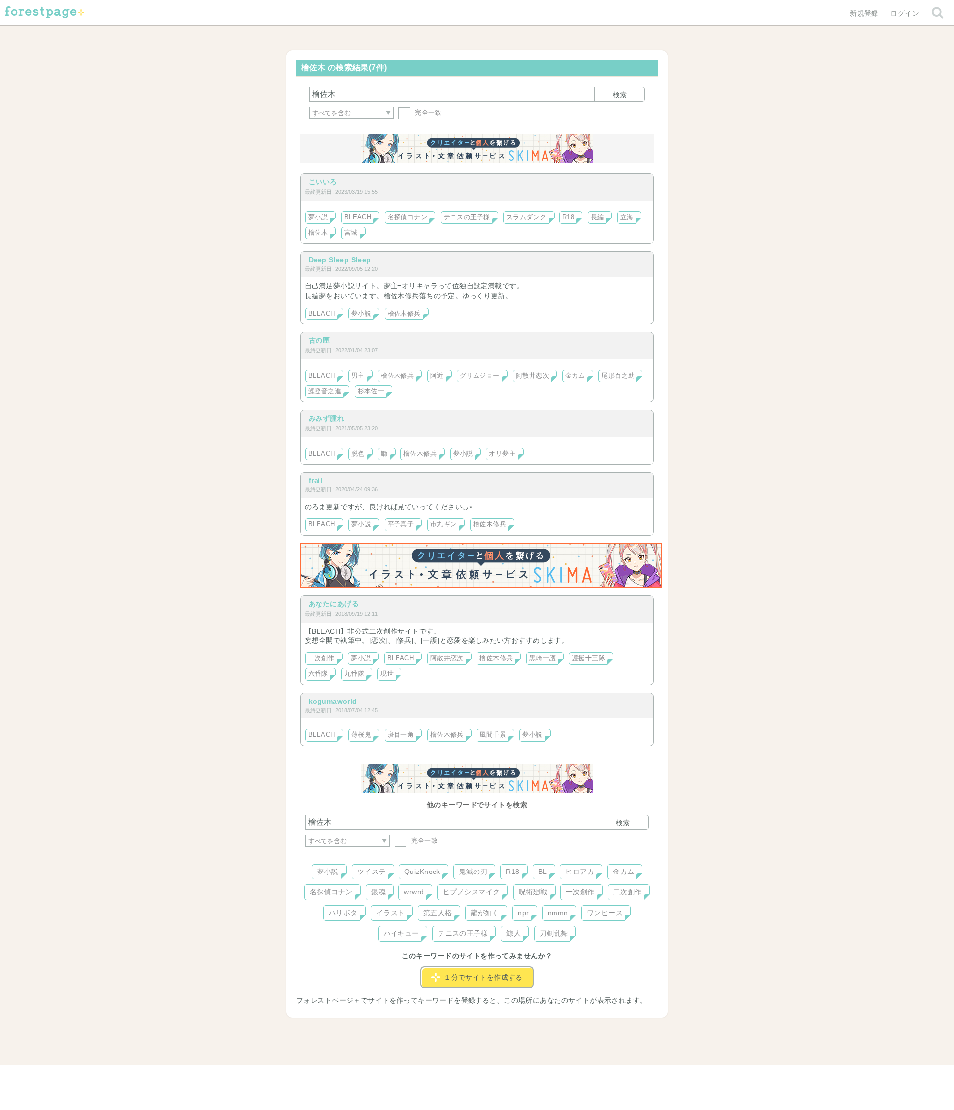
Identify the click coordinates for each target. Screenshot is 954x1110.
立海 (627, 217)
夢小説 (318, 217)
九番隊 (354, 673)
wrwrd (414, 892)
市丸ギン (443, 524)
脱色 (358, 453)
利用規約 (463, 1076)
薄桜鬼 (361, 734)
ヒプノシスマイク (471, 892)
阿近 (437, 375)
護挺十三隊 (588, 658)
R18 (568, 217)
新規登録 (864, 13)
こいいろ (323, 182)
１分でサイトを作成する (483, 977)
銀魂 (378, 892)
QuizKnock (422, 871)
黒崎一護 (542, 658)
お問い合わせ (405, 1076)
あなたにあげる (334, 604)
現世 (387, 673)
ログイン (904, 13)
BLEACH (358, 217)
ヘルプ (349, 1076)
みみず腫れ (326, 418)
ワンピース (605, 913)
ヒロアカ (579, 871)
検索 (620, 95)
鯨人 (513, 933)
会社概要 (515, 1076)
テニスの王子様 (467, 217)
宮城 (351, 232)
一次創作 (580, 892)
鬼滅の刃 (473, 871)
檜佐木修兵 (404, 313)
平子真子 (401, 524)
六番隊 (318, 673)
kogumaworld (333, 701)
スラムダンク (526, 217)
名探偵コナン (408, 217)
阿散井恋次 (532, 375)
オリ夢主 (502, 453)
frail (315, 480)
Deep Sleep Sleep (340, 260)
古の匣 (319, 340)
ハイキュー (401, 933)
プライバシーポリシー (584, 1076)
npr (523, 913)
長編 (597, 217)
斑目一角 (401, 734)
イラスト (390, 913)
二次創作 (321, 658)
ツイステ (371, 871)
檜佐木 (318, 232)
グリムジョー (480, 375)
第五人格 (437, 913)
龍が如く (485, 913)
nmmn (558, 913)
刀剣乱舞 (554, 933)
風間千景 (492, 734)
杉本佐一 (371, 391)
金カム (575, 375)
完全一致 (427, 112)
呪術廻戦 (533, 892)
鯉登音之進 (324, 391)
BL (542, 871)
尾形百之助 (618, 375)
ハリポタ (343, 913)
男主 (358, 375)
